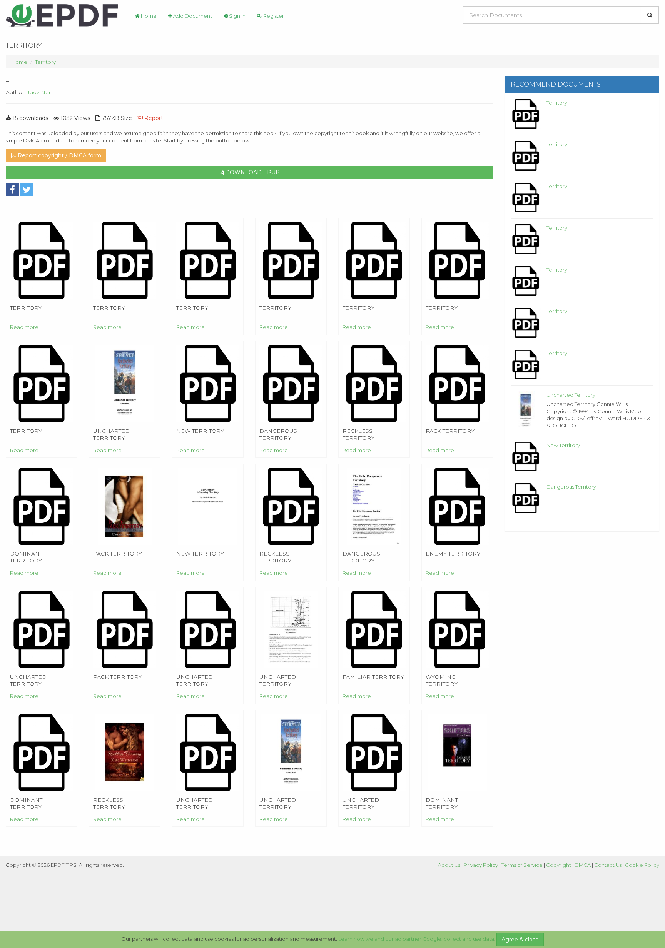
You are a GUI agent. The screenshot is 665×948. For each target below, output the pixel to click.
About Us (449, 865)
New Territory (563, 445)
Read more (24, 327)
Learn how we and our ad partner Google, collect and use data (416, 939)
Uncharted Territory (570, 395)
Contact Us (608, 865)
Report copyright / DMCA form (58, 155)
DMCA (583, 865)
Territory (45, 62)
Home (148, 16)
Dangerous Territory (571, 487)
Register (273, 16)
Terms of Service (522, 865)
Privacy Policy (481, 865)
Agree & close (520, 939)
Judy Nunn (41, 92)
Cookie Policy (642, 865)
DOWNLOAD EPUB (252, 172)
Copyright (558, 865)
